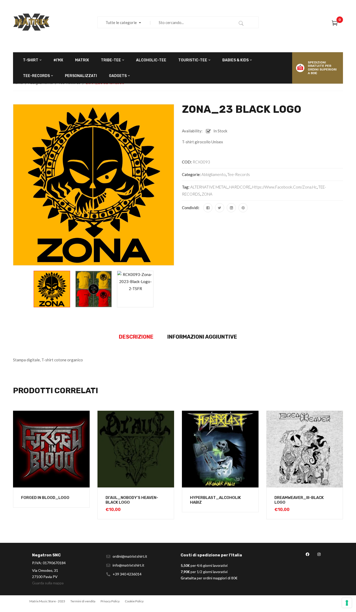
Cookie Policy (134, 601)
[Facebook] (207, 207)
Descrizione (136, 337)
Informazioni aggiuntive (202, 337)
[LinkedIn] (231, 207)
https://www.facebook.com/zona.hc (284, 187)
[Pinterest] (243, 207)
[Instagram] (319, 554)
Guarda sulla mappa (48, 583)
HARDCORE (239, 187)
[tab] (136, 337)
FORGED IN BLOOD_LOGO (45, 497)
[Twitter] (219, 207)
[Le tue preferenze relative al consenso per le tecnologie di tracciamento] (347, 603)
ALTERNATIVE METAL (209, 187)
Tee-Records (238, 174)
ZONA (207, 194)
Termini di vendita (82, 601)
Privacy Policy (110, 601)
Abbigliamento (213, 174)
